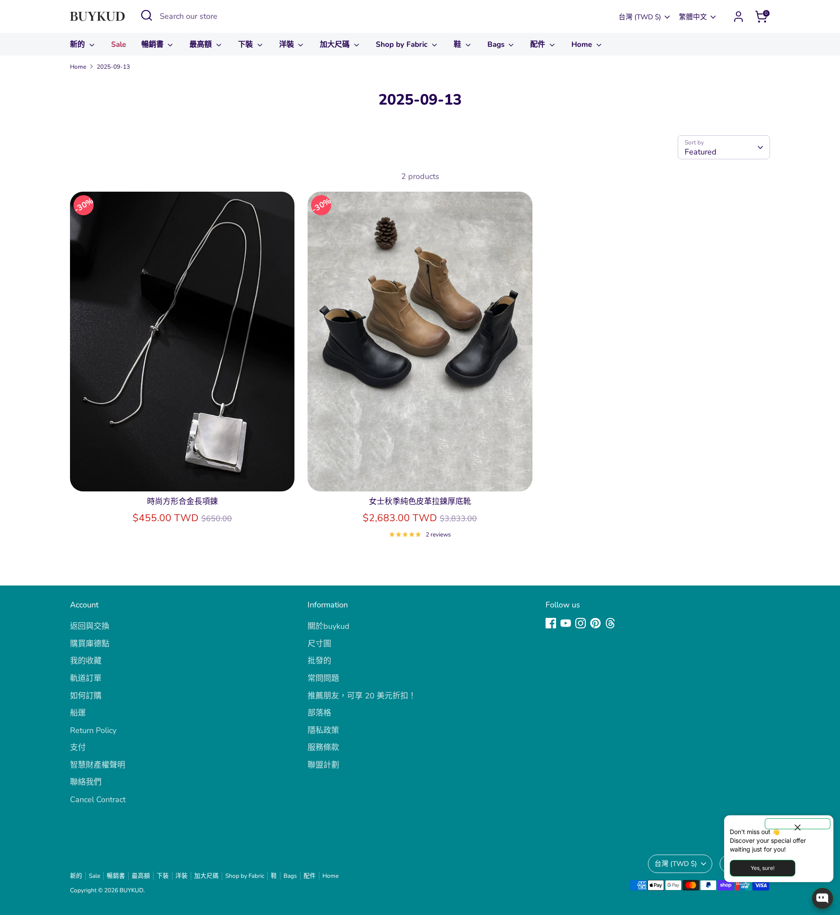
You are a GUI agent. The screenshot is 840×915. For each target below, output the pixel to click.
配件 (538, 44)
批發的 (319, 661)
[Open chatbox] (822, 898)
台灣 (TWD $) (640, 17)
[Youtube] (565, 623)
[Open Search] (146, 15)
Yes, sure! (762, 868)
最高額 (201, 44)
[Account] (738, 16)
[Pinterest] (595, 623)
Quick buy (182, 475)
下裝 (246, 44)
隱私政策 (323, 730)
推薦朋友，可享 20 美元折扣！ (362, 696)
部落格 (319, 713)
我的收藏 (86, 661)
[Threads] (610, 623)
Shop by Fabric (403, 44)
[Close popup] (797, 824)
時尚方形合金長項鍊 (182, 501)
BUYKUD (131, 890)
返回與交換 (89, 626)
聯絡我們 (86, 782)
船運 (78, 713)
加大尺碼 (336, 44)
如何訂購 (86, 696)
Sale (118, 44)
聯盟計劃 (323, 765)
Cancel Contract (98, 799)
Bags (497, 44)
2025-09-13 (113, 67)
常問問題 (323, 678)
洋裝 (287, 44)
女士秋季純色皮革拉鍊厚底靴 (420, 501)
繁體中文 (693, 17)
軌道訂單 (86, 678)
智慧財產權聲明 (97, 765)
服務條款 (323, 747)
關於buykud (329, 626)
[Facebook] (551, 623)
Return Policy (93, 730)
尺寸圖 (319, 643)
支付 (78, 747)
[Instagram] (580, 623)
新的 (78, 44)
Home (582, 44)
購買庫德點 (89, 643)
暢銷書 (153, 44)
